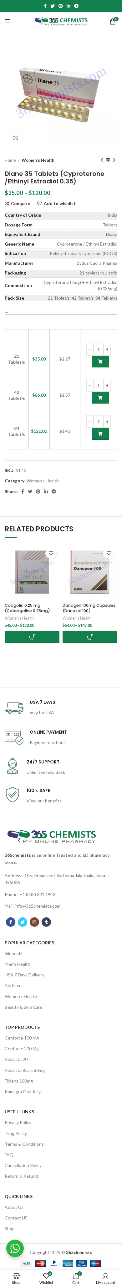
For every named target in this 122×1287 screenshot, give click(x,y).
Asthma (12, 985)
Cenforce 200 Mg (22, 1048)
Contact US (16, 1217)
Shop (10, 1228)
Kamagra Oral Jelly (23, 1091)
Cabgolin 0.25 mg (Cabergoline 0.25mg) (27, 608)
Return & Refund (21, 1176)
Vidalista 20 (16, 1059)
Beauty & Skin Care (23, 1007)
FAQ (9, 1154)
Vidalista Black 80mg (25, 1070)
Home (11, 160)
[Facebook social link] (45, 6)
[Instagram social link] (34, 922)
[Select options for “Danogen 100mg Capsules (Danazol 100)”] (90, 637)
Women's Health (38, 160)
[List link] (61, 879)
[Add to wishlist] (50, 553)
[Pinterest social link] (61, 6)
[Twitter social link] (52, 6)
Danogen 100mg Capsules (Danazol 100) (89, 608)
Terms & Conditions (24, 1144)
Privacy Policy (18, 1122)
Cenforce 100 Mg (22, 1037)
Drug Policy (16, 1133)
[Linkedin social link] (68, 6)
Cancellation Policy (23, 1165)
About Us (14, 1207)
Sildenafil (13, 953)
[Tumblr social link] (46, 922)
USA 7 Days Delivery (24, 974)
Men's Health (17, 964)
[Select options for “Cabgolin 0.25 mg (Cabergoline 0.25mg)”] (32, 637)
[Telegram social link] (76, 6)
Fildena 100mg (19, 1080)
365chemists (18, 855)
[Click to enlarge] (15, 138)
